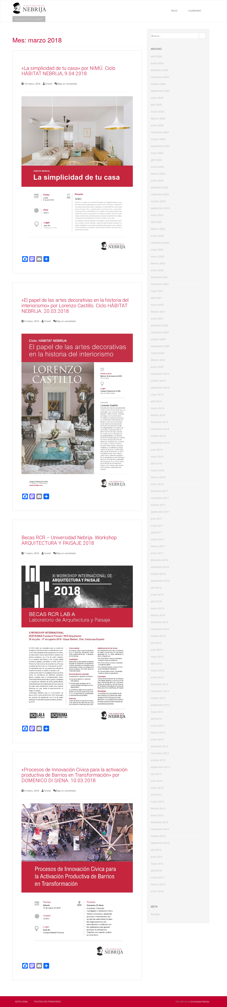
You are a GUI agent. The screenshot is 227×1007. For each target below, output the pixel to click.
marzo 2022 (157, 256)
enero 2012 (157, 891)
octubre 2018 (158, 436)
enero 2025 (157, 125)
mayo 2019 (157, 394)
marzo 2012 (157, 877)
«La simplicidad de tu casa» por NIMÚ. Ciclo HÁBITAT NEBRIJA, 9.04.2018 (68, 71)
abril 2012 (156, 870)
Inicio (174, 10)
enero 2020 (157, 367)
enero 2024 (157, 180)
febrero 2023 (158, 229)
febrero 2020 (158, 360)
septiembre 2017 (160, 511)
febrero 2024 (158, 173)
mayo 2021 (157, 291)
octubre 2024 (158, 139)
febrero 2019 (158, 415)
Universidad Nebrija (199, 1001)
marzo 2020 (157, 353)
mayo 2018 (157, 456)
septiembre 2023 (160, 208)
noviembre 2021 (160, 284)
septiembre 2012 (160, 843)
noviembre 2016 (160, 567)
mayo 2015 (157, 656)
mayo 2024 (157, 153)
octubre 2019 (158, 380)
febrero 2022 (158, 263)
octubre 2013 (158, 760)
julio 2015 (156, 643)
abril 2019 (156, 401)
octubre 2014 (158, 698)
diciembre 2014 (159, 684)
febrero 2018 (158, 477)
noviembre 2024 (160, 132)
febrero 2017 (158, 546)
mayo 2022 (157, 249)
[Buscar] (202, 36)
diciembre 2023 (159, 187)
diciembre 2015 (159, 622)
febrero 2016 (158, 615)
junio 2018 (156, 449)
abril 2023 (156, 222)
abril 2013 (156, 794)
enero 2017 (157, 553)
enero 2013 (157, 815)
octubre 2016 (158, 574)
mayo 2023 (157, 215)
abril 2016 (156, 601)
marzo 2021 (157, 304)
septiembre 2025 (160, 91)
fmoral (49, 83)
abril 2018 (156, 463)
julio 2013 (156, 774)
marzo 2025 (157, 111)
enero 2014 (157, 739)
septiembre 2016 (160, 580)
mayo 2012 (157, 863)
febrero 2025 (158, 118)
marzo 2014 (157, 725)
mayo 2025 (157, 97)
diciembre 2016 (159, 560)
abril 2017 (156, 532)
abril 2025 (156, 104)
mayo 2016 (157, 594)
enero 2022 (157, 270)
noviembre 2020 (160, 332)
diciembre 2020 (159, 325)
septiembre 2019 (160, 387)
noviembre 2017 (160, 498)
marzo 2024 (157, 166)
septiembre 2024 (160, 146)
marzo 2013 (157, 801)
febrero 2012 (158, 884)
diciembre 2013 (159, 746)
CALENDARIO (194, 10)
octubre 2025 (158, 84)
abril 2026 (156, 56)
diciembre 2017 (159, 491)
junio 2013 (156, 780)
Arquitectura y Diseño (29, 19)
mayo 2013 (157, 787)
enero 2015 (157, 677)
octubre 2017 (158, 505)
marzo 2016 (157, 608)
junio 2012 (156, 856)
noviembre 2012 (160, 829)
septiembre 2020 (160, 346)
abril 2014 (156, 718)
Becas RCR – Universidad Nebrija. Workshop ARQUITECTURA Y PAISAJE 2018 (69, 540)
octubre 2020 (158, 339)
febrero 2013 (158, 808)
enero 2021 (157, 318)
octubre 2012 (158, 836)
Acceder (155, 914)
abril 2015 (156, 663)
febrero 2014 (158, 732)
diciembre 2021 (159, 277)
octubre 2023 (158, 201)
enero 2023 (157, 235)
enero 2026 (157, 63)
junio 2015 (156, 649)
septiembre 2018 (160, 442)
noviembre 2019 (160, 373)
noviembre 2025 (160, 77)
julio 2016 (156, 587)
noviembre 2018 (160, 429)
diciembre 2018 (159, 422)
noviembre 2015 (160, 629)
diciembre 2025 (159, 70)
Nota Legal (21, 1001)
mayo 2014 (157, 711)
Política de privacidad (47, 1001)
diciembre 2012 (159, 822)
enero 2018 (157, 484)
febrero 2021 (158, 311)
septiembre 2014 (160, 705)
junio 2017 (156, 518)
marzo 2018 (157, 470)
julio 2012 (156, 849)
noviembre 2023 (160, 194)
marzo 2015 (157, 670)
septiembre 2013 (160, 767)
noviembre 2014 (160, 691)
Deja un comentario (67, 83)
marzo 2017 (157, 539)
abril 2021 (156, 298)
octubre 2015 (158, 636)
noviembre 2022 (160, 242)
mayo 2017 (157, 525)
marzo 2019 (157, 408)
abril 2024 (156, 160)
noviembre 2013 (160, 753)
